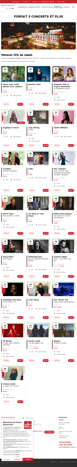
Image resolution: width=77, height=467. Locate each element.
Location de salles (47, 7)
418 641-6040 (65, 442)
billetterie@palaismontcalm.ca (67, 447)
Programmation (22, 7)
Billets (20, 104)
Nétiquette (53, 462)
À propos (66, 7)
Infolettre (25, 1)
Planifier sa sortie (34, 7)
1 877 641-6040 (65, 445)
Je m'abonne (49, 432)
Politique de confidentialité (68, 462)
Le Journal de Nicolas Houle (33, 424)
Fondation (34, 1)
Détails (6, 104)
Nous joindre (61, 1)
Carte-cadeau (16, 1)
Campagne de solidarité (47, 1)
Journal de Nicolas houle (58, 7)
